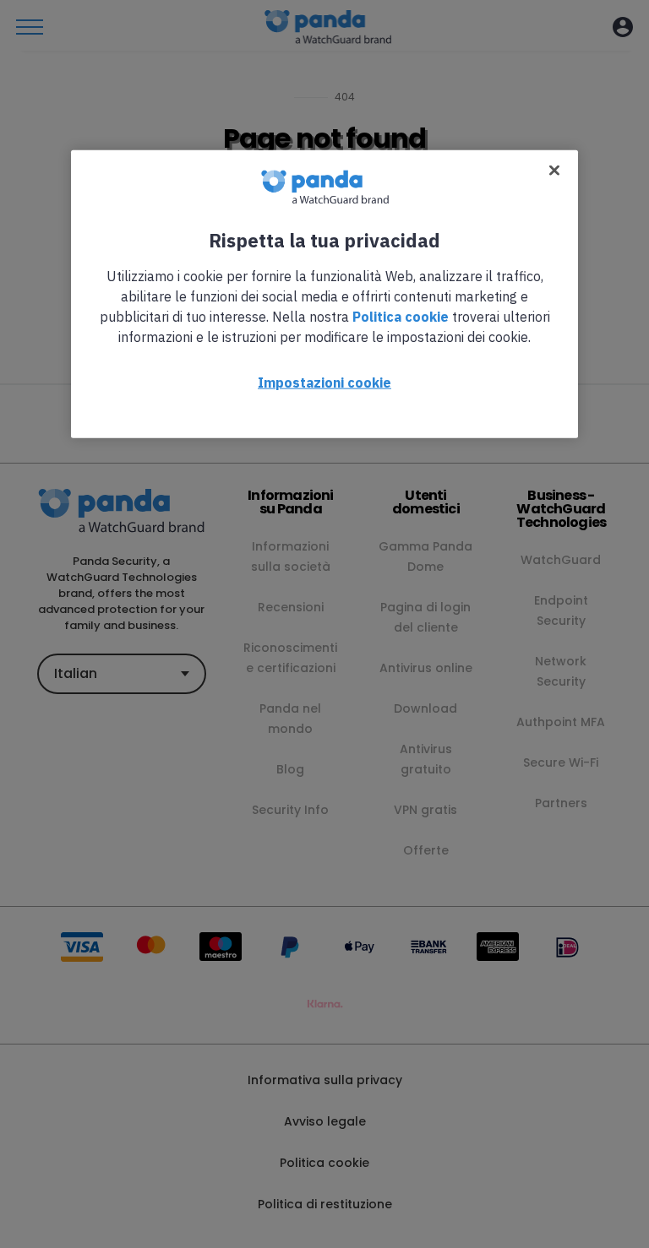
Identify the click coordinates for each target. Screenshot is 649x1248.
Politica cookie (400, 315)
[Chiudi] (554, 169)
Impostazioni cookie (324, 381)
